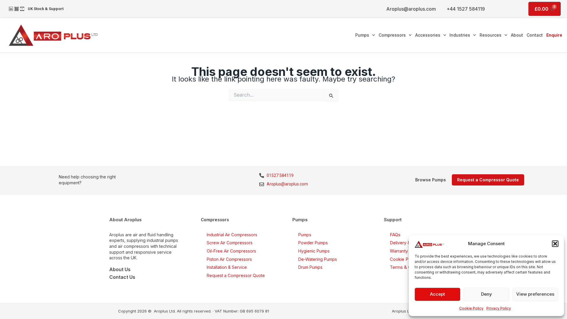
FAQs (395, 234)
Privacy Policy (498, 308)
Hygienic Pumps (314, 250)
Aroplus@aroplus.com (411, 9)
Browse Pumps (430, 179)
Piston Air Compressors (229, 259)
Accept (437, 294)
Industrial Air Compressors (232, 234)
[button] (555, 244)
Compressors (392, 35)
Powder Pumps (313, 242)
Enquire (554, 35)
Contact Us (122, 277)
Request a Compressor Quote (236, 275)
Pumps (362, 35)
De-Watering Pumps (317, 259)
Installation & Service (227, 267)
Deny (486, 294)
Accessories (427, 35)
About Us (120, 269)
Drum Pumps (310, 267)
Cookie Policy (471, 308)
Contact (535, 35)
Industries (459, 35)
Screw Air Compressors (229, 242)
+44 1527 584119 (466, 9)
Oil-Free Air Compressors (231, 250)
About (517, 35)
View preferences (535, 294)
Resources (490, 35)
